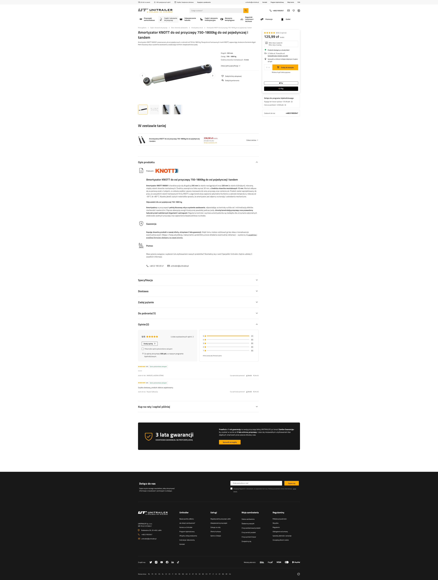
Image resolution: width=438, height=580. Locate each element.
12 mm (246, 60)
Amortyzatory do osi (197, 28)
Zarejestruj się (246, 541)
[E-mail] (288, 10)
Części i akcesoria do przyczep (158, 28)
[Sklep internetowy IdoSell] (298, 574)
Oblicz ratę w (275, 43)
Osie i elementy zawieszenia (179, 28)
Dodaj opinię (148, 343)
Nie (256, 376)
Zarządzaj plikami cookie (281, 540)
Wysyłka (275, 523)
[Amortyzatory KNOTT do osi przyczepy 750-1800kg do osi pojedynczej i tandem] (141, 140)
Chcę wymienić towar (249, 537)
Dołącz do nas (147, 483)
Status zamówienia (248, 519)
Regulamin (276, 527)
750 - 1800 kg (231, 56)
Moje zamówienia (250, 512)
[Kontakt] (157, 516)
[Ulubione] (293, 10)
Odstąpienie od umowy (280, 531)
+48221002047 (278, 10)
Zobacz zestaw (251, 140)
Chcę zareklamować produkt (251, 528)
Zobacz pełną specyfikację (229, 66)
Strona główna (142, 28)
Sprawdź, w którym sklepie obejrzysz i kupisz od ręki (283, 60)
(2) (282, 33)
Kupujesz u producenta (204, 2)
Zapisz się (291, 483)
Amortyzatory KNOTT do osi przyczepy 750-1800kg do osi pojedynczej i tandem (174, 140)
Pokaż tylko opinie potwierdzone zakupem (158, 349)
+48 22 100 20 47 (157, 265)
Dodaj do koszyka (287, 67)
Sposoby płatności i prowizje (282, 535)
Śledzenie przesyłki (248, 523)
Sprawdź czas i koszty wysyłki (278, 56)
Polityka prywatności (280, 519)
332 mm (230, 53)
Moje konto (290, 2)
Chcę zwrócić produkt (249, 532)
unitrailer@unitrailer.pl (180, 265)
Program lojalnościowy (277, 2)
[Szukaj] (245, 10)
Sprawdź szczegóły (230, 442)
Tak (249, 376)
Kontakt (264, 2)
